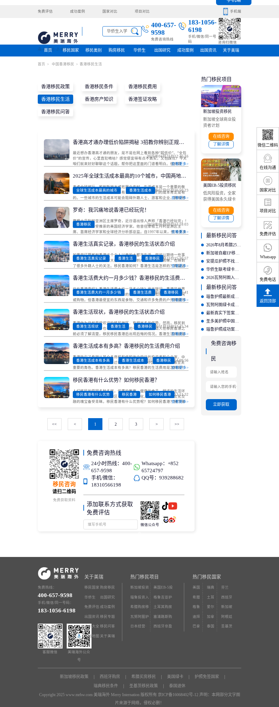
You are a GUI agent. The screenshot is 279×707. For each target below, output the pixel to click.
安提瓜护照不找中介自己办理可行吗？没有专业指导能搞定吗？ (223, 261)
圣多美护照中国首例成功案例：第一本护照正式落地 (223, 321)
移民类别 (93, 50)
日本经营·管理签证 (138, 627)
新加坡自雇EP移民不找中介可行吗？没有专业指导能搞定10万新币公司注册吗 (223, 253)
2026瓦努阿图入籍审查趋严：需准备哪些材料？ (223, 277)
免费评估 (45, 11)
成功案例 (77, 11)
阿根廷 (226, 617)
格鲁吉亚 (196, 608)
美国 (196, 587)
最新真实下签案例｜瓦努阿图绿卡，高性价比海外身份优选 (223, 313)
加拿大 (210, 618)
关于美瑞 (231, 50)
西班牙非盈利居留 (162, 627)
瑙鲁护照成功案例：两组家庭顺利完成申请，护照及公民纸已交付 (223, 329)
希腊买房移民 (143, 676)
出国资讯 (91, 617)
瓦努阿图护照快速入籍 (139, 618)
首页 (48, 50)
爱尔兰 (210, 608)
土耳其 (210, 599)
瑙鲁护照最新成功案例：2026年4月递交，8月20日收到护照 (223, 296)
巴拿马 (196, 627)
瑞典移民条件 (106, 686)
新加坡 (226, 607)
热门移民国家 (207, 576)
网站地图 (91, 636)
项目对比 (142, 11)
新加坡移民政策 (74, 676)
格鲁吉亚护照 (162, 599)
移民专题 (107, 617)
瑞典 (210, 587)
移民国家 (71, 50)
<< (54, 424)
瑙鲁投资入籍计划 (139, 599)
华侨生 (139, 50)
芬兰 (225, 587)
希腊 (196, 597)
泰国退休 (177, 686)
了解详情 (221, 144)
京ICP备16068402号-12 (178, 694)
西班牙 (226, 597)
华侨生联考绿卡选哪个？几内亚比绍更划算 (223, 269)
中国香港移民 (62, 64)
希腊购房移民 (139, 608)
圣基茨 (226, 626)
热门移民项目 (144, 576)
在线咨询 (221, 136)
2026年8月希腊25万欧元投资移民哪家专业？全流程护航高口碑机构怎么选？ (223, 245)
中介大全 (91, 626)
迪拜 (196, 617)
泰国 (210, 626)
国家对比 (109, 11)
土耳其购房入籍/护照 (162, 608)
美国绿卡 (175, 676)
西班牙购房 (110, 676)
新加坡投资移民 (217, 111)
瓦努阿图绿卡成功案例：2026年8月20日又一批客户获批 (223, 304)
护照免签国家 (207, 676)
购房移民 (117, 50)
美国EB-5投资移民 (219, 185)
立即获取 (221, 404)
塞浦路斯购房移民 (162, 618)
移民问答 (107, 626)
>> (177, 424)
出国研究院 (162, 52)
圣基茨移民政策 (143, 686)
